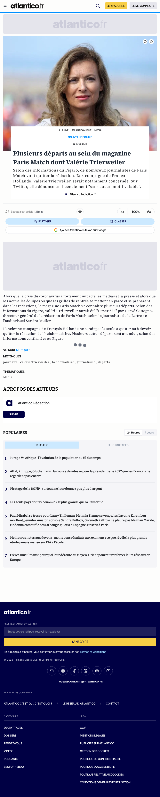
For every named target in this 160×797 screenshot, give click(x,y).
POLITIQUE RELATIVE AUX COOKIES (102, 774)
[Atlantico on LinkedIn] (85, 670)
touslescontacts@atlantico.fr (80, 681)
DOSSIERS (10, 735)
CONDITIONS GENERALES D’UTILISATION (105, 782)
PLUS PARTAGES (118, 445)
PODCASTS (11, 759)
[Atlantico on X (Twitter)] (63, 670)
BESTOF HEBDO (14, 766)
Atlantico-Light (81, 130)
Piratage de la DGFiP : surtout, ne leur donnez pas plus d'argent (56, 488)
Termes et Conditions (93, 651)
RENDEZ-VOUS (13, 743)
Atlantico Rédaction (81, 194)
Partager (44, 221)
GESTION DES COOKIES (94, 751)
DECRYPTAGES (13, 727)
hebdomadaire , (64, 362)
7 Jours (149, 432)
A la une (63, 130)
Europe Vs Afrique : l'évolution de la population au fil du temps (55, 458)
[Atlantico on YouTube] (108, 670)
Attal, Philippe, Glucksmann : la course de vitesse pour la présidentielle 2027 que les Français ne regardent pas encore (80, 473)
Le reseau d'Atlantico (79, 703)
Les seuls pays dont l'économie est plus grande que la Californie (56, 502)
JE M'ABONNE (116, 5)
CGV (83, 727)
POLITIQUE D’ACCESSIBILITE (97, 766)
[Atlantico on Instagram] (96, 670)
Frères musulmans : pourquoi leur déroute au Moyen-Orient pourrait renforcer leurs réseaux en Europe (80, 557)
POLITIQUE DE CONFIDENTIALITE (100, 759)
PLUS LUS (42, 445)
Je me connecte (143, 5)
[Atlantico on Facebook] (74, 670)
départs (104, 362)
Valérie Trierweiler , (36, 362)
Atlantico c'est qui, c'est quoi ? (28, 703)
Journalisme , (87, 362)
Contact (112, 703)
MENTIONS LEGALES (92, 735)
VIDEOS (8, 751)
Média (97, 130)
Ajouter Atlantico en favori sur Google (83, 230)
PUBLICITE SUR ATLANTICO (97, 743)
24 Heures (133, 432)
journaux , (11, 362)
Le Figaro (23, 350)
